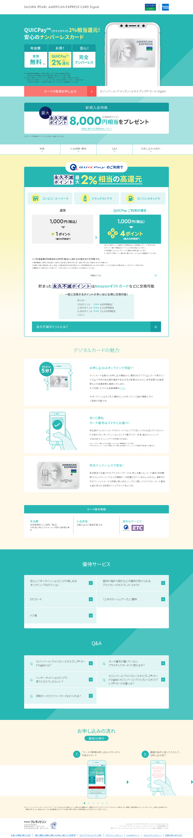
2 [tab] (89, 803)
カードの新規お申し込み (60, 91)
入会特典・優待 (78, 148)
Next (144, 776)
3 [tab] (94, 803)
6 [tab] (107, 803)
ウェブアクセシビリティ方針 (90, 835)
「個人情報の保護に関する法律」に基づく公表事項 (55, 835)
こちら (122, 388)
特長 (42, 148)
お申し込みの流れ (150, 148)
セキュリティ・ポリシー (152, 835)
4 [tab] (98, 803)
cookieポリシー (133, 835)
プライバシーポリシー (114, 835)
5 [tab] (103, 803)
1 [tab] (85, 803)
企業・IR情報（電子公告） (21, 835)
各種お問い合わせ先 (173, 835)
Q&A (114, 148)
